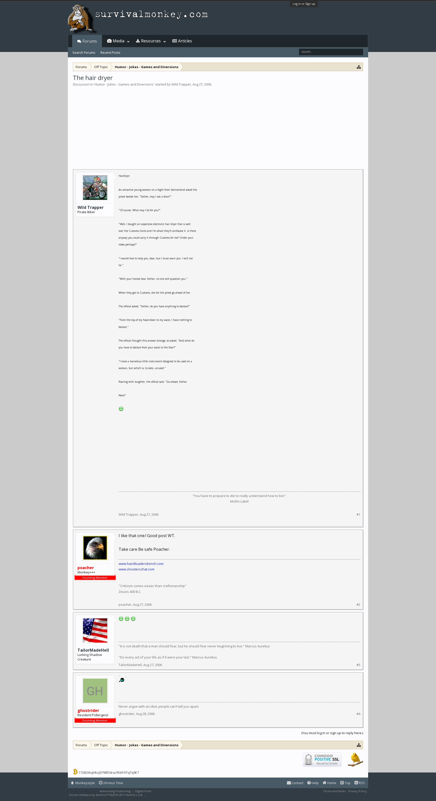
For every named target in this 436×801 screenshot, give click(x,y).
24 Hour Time (112, 783)
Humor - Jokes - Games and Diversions (124, 84)
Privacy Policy (357, 791)
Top (347, 783)
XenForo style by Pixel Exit (164, 795)
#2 (358, 604)
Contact (297, 783)
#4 (358, 714)
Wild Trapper (181, 84)
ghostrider (126, 713)
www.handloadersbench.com (141, 563)
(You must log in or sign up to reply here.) (332, 733)
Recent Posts (110, 52)
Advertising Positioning (115, 791)
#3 (358, 665)
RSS (361, 783)
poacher (125, 604)
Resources (151, 41)
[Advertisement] (218, 124)
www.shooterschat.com (136, 569)
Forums (90, 41)
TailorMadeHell (93, 650)
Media (118, 41)
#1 (358, 514)
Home (331, 783)
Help (315, 783)
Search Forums (83, 52)
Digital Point (143, 791)
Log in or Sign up (304, 4)
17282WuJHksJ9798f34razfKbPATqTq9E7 (108, 772)
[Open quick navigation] (359, 66)
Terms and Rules (334, 791)
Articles (185, 41)
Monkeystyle (84, 783)
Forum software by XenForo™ (106, 795)
